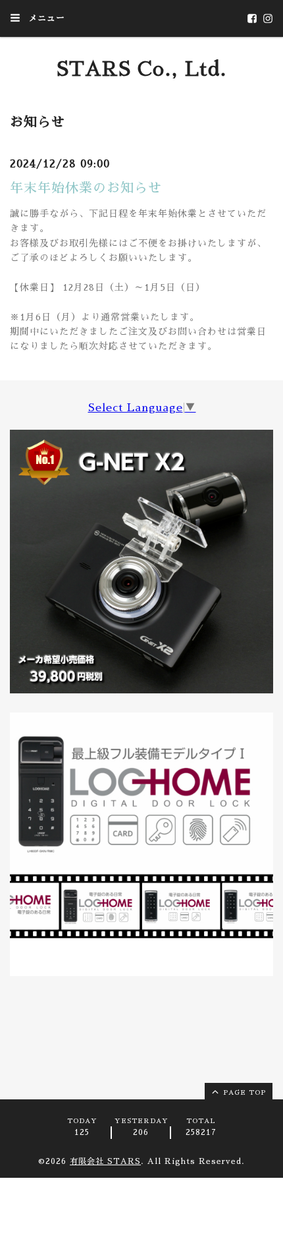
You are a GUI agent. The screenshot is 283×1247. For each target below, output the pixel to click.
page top (243, 1092)
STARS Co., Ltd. (142, 69)
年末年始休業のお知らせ (86, 187)
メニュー (45, 18)
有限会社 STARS (105, 1161)
